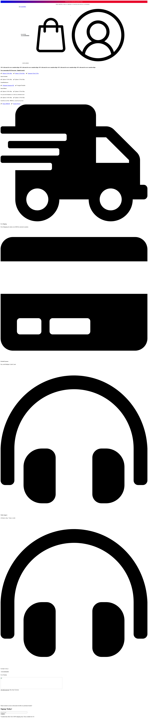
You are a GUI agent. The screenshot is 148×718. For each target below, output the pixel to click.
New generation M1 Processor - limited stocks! (13, 70)
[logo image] (22, 6)
